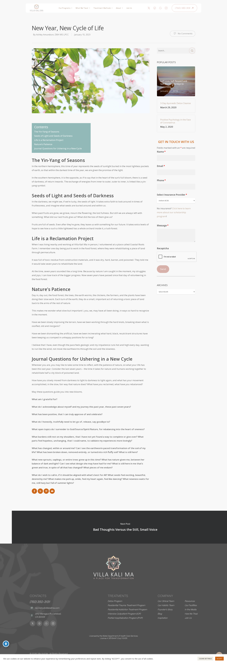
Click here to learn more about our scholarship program (174, 212)
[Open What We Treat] (89, 8)
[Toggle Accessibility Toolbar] (6, 644)
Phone (161, 180)
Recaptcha (163, 248)
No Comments (184, 33)
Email (161, 166)
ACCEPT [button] (219, 659)
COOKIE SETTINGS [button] (205, 659)
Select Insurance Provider (172, 194)
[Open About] (122, 8)
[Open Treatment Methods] (112, 8)
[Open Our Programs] (71, 8)
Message (162, 225)
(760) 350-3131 (40, 602)
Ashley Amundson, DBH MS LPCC (52, 34)
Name (161, 151)
